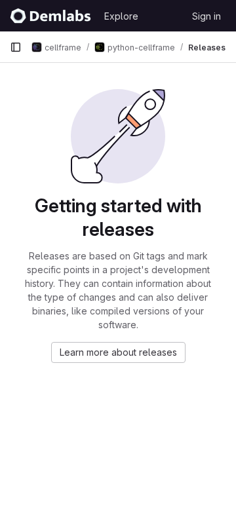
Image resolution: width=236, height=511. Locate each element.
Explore (121, 16)
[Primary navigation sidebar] (15, 47)
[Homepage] (50, 15)
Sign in (206, 16)
